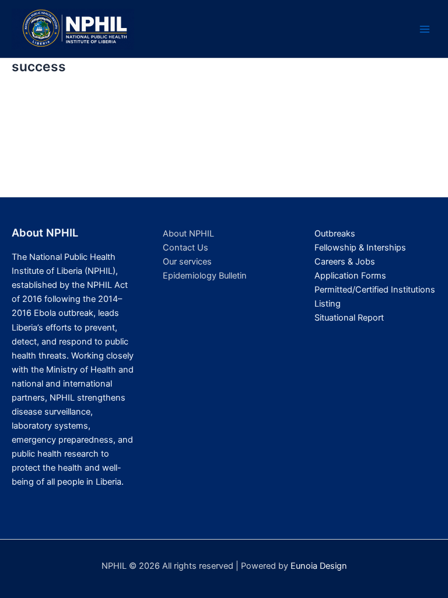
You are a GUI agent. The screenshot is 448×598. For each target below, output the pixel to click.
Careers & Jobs (344, 261)
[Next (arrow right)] (427, 299)
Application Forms (350, 275)
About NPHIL (188, 233)
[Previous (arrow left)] (20, 299)
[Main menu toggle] (424, 29)
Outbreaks (334, 233)
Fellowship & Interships (360, 247)
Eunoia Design (318, 566)
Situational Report (349, 317)
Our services (187, 261)
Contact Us (185, 247)
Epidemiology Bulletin (205, 275)
